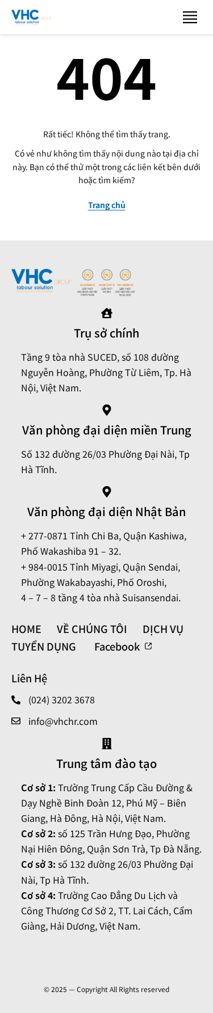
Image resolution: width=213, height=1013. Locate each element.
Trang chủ (107, 204)
